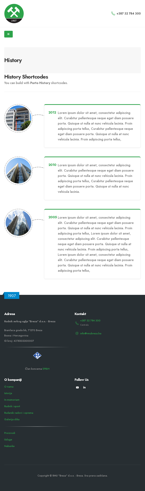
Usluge (8, 439)
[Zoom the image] (37, 353)
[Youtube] (77, 387)
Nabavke (9, 446)
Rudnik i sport (12, 406)
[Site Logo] (14, 13)
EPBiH (46, 369)
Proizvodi (9, 433)
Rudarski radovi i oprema (18, 413)
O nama (8, 386)
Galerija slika (11, 419)
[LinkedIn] (84, 387)
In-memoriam (11, 400)
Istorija (8, 393)
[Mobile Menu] (8, 34)
